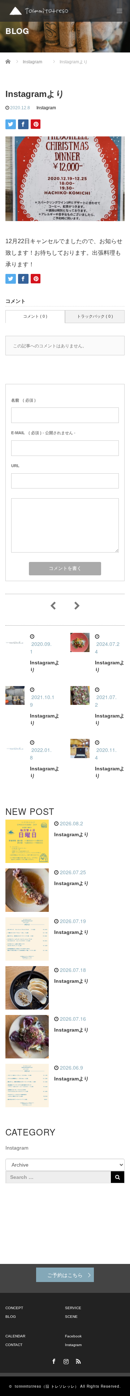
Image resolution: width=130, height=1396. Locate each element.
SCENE (71, 1317)
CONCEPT (14, 1308)
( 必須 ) (23, 400)
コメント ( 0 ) (35, 316)
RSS (77, 1360)
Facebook (73, 1336)
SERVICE (73, 1308)
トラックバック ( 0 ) (95, 316)
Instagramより (71, 834)
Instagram (46, 107)
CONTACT (13, 1345)
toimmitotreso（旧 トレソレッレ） (47, 1386)
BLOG (10, 1317)
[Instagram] (65, 1360)
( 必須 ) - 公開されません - (43, 433)
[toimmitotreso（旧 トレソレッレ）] (39, 11)
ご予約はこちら (65, 1274)
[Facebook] (52, 1360)
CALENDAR (15, 1336)
